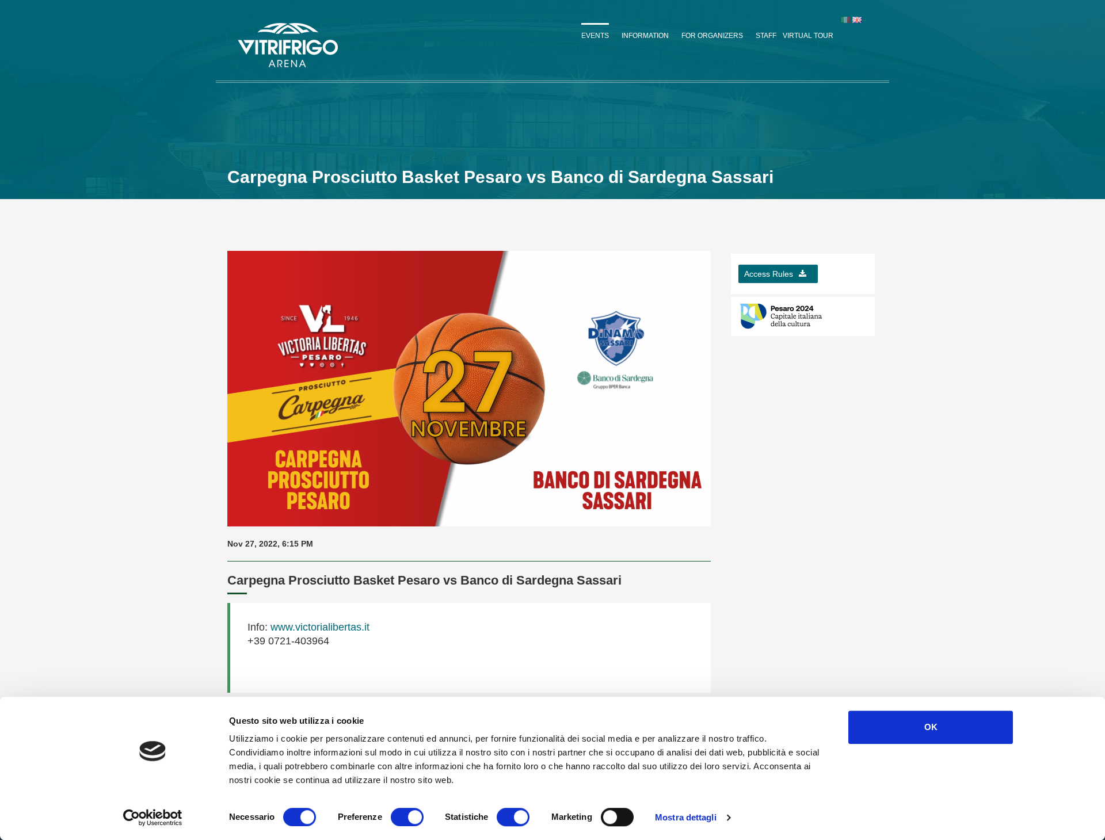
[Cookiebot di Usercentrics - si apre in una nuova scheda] (152, 817)
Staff (766, 35)
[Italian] (845, 19)
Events (595, 35)
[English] (857, 19)
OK (931, 727)
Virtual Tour (808, 35)
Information (645, 35)
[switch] (407, 817)
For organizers (712, 35)
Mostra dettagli (686, 817)
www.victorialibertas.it (318, 627)
